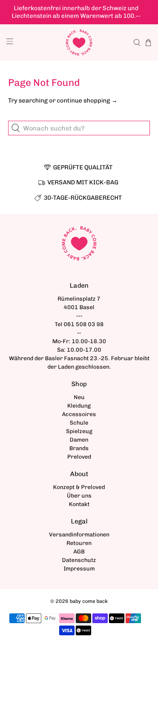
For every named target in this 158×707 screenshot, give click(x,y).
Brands (79, 448)
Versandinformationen (79, 534)
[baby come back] (79, 42)
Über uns (79, 495)
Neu (79, 397)
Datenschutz (79, 560)
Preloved (79, 456)
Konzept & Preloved (79, 487)
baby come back (89, 601)
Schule (79, 422)
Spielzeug (79, 431)
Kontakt (79, 504)
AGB (79, 551)
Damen (79, 439)
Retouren (79, 543)
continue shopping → (87, 100)
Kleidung (79, 405)
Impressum (79, 568)
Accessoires (79, 414)
